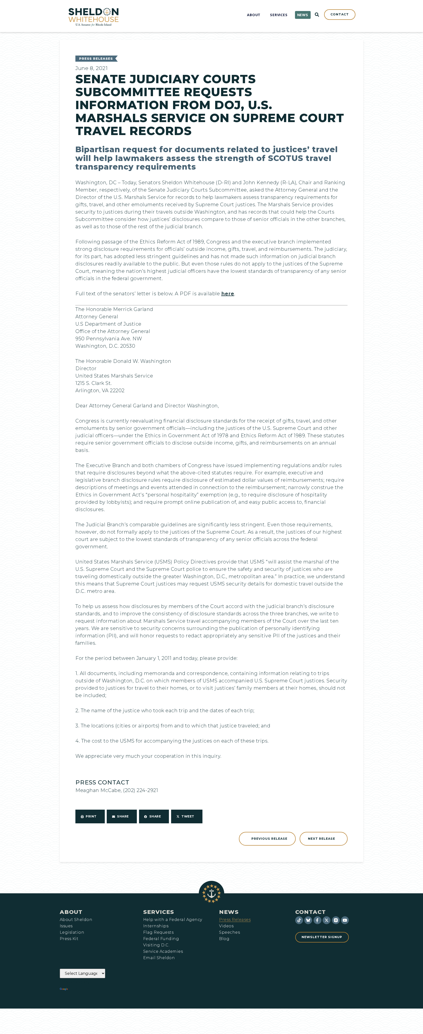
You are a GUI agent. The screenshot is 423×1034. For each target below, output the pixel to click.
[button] (90, 816)
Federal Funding (161, 939)
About (71, 911)
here (227, 294)
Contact (310, 911)
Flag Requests (158, 932)
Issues (66, 926)
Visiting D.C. (156, 945)
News (229, 911)
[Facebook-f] (317, 920)
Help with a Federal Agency (172, 920)
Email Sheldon (159, 958)
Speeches (229, 932)
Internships (155, 926)
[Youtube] (345, 920)
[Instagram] (336, 920)
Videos (226, 926)
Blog (224, 939)
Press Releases (96, 58)
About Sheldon (76, 920)
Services (158, 911)
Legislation (72, 932)
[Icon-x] (326, 920)
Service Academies (163, 951)
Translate (82, 989)
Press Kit (69, 939)
